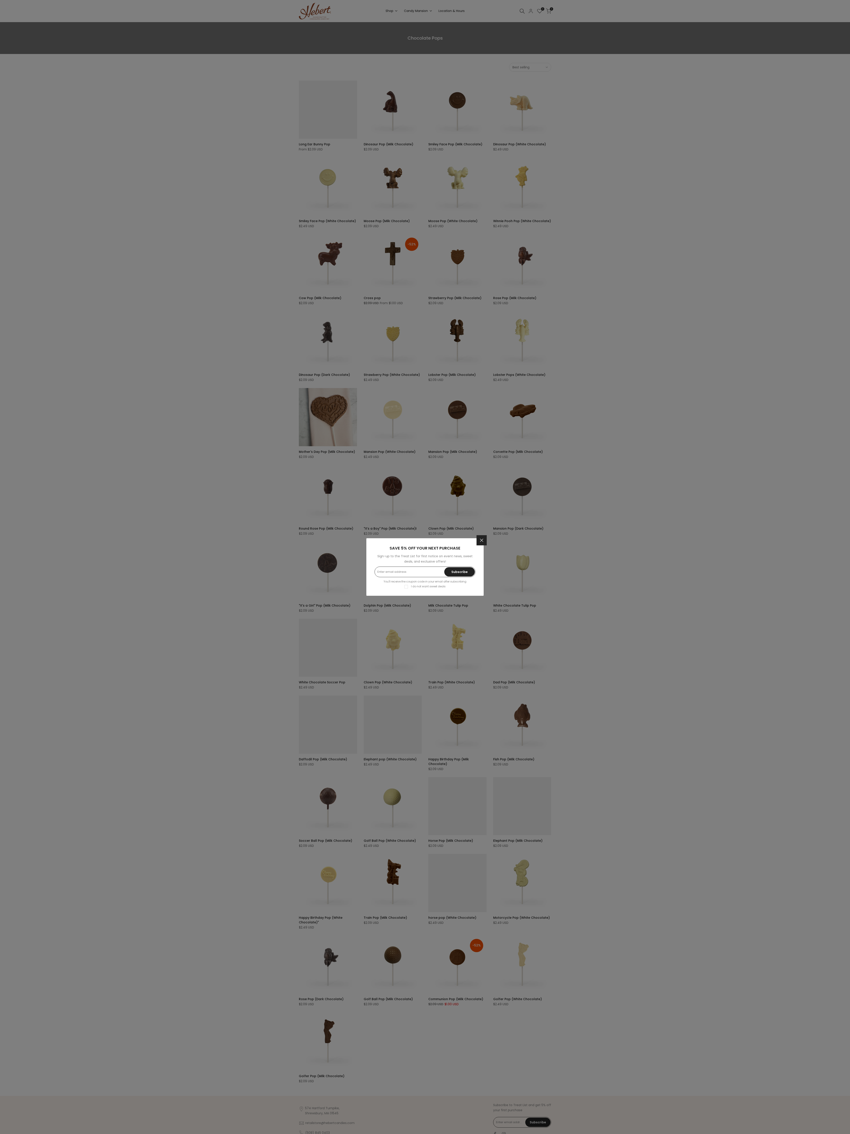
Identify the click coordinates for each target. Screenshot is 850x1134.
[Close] (482, 540)
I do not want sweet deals (428, 586)
